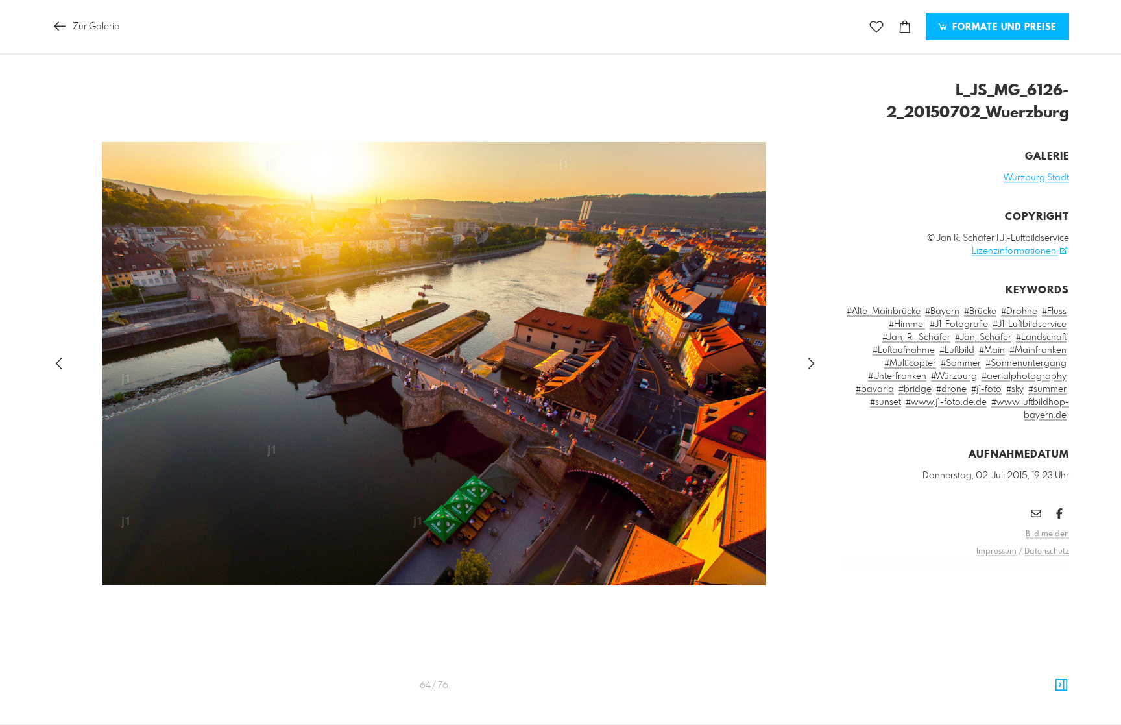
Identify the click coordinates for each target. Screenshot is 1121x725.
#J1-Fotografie (959, 324)
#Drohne (1019, 311)
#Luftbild (956, 350)
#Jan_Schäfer (983, 337)
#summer (1047, 389)
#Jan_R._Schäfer (916, 337)
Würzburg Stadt (1036, 177)
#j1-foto (986, 389)
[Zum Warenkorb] (905, 27)
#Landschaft (1041, 337)
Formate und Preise (1002, 27)
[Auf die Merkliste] (876, 27)
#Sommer (961, 363)
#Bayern (942, 311)
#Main (992, 350)
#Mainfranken (1038, 350)
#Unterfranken (897, 376)
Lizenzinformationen (1015, 251)
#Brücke (980, 311)
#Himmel (907, 324)
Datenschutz (1046, 552)
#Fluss (1054, 311)
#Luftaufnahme (904, 350)
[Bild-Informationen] (1061, 685)
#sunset (885, 402)
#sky (1015, 389)
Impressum (996, 552)
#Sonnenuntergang (1026, 363)
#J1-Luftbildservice (1030, 324)
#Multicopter (910, 363)
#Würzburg (954, 376)
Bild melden (1047, 534)
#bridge (915, 389)
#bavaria (875, 389)
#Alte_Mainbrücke (884, 311)
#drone (951, 389)
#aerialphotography (1024, 376)
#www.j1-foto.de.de (946, 402)
